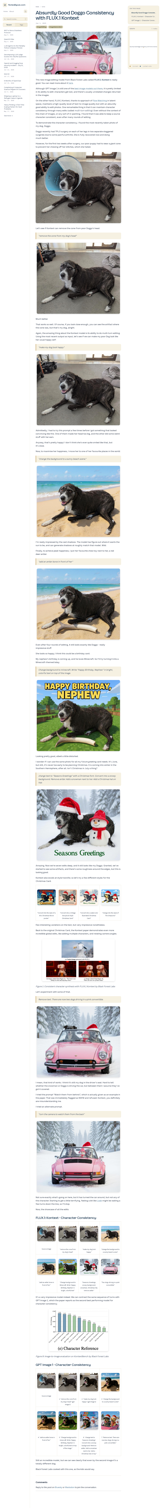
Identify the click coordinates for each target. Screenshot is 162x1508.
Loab (99, 1200)
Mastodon (69, 1487)
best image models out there (88, 88)
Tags (21, 25)
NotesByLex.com (16, 4)
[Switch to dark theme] (25, 11)
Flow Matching (100, 100)
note (43, 7)
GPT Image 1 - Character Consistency (144, 20)
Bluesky (58, 1487)
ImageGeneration (55, 27)
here (70, 83)
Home (5, 11)
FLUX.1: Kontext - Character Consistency (144, 16)
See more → (8, 116)
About (11, 11)
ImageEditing (41, 27)
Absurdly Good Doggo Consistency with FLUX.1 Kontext (144, 13)
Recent (9, 25)
